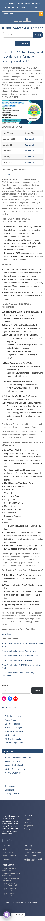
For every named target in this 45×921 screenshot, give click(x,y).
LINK (35, 7)
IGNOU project (11, 735)
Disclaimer (9, 790)
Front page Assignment (14, 731)
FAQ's (4, 849)
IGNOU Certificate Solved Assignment (9, 884)
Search (5, 686)
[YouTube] (15, 698)
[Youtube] (25, 20)
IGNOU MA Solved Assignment (9, 869)
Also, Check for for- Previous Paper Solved (20, 656)
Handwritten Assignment (15, 728)
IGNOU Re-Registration (15, 765)
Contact (27, 819)
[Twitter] (20, 20)
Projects (27, 829)
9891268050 (10, 3)
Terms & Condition (9, 856)
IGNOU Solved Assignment (22, 28)
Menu (25, 43)
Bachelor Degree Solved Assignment (11, 874)
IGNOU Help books (13, 739)
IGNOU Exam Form (13, 761)
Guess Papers (11, 720)
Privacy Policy (7, 852)
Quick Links (8, 13)
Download (6, 174)
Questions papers (12, 724)
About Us (27, 849)
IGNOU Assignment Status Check (19, 758)
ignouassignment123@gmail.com (29, 3)
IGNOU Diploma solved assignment (11, 879)
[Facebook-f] (3, 840)
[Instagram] (29, 20)
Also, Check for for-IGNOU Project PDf (18, 660)
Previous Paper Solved (14, 743)
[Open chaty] (6, 914)
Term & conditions (12, 786)
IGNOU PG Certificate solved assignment (10, 889)
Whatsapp (27, 822)
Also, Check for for (9, 665)
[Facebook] (16, 20)
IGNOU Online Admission (16, 769)
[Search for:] (22, 35)
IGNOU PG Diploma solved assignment (10, 894)
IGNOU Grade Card (13, 773)
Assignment (28, 826)
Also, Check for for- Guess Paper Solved (19, 651)
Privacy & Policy (12, 794)
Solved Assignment (13, 716)
